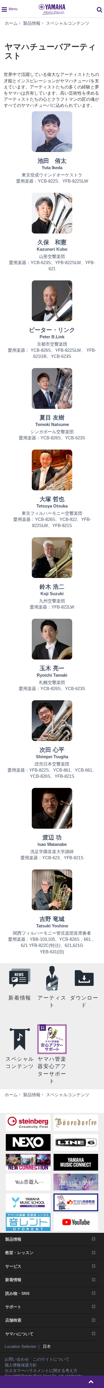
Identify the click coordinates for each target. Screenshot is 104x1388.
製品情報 (13, 1239)
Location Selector (20, 1346)
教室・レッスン (19, 1252)
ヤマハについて (19, 1334)
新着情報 (13, 1279)
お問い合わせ (17, 1359)
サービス (13, 1266)
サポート (13, 1306)
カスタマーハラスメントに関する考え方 (41, 1370)
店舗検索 (13, 1320)
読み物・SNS (17, 1293)
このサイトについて (51, 1359)
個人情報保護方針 (21, 1365)
